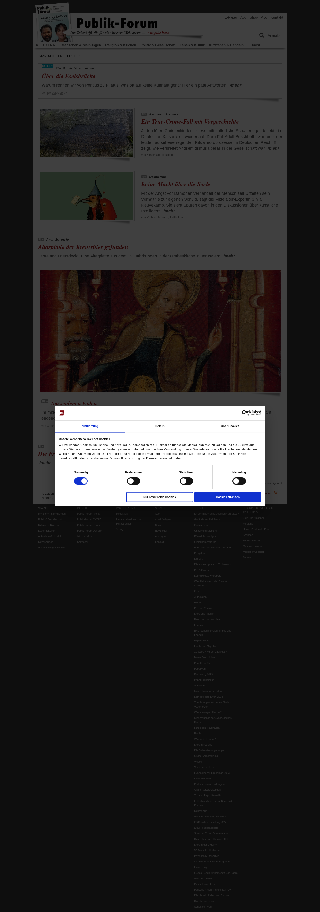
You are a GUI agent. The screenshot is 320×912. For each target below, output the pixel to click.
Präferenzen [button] (133, 472)
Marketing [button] (239, 472)
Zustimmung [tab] (89, 426)
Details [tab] (160, 426)
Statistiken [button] (186, 472)
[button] (81, 472)
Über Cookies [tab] (230, 426)
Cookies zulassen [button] (228, 496)
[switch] (133, 481)
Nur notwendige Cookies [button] (159, 496)
